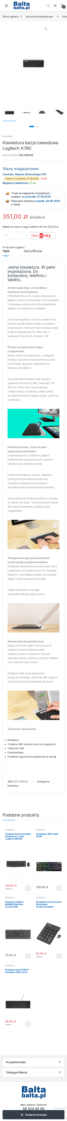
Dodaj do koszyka (36, 1114)
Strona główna (11, 16)
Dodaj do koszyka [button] (26, 888)
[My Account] (55, 6)
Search (48, 6)
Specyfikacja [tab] (33, 251)
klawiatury (8, 136)
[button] (45, 29)
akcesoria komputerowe (39, 16)
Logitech (20, 247)
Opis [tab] (6, 251)
